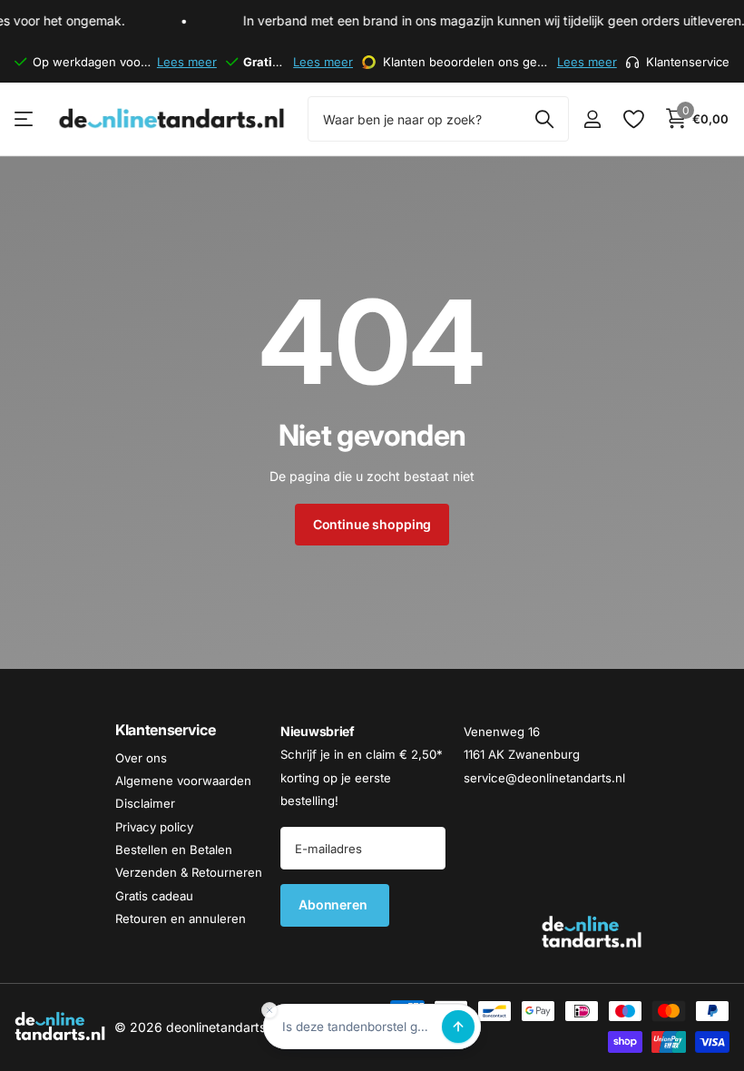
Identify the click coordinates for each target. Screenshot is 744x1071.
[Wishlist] (632, 119)
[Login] (592, 119)
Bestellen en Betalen (173, 849)
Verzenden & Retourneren (188, 872)
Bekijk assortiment (25, 119)
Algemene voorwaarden (183, 780)
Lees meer (187, 61)
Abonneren (335, 904)
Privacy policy (154, 827)
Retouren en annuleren (180, 918)
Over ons (141, 758)
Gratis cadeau (154, 896)
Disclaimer (145, 803)
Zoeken (544, 119)
